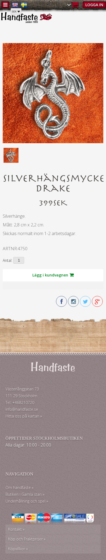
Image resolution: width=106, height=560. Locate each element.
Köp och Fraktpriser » (26, 539)
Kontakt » (16, 529)
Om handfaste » (19, 487)
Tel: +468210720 (19, 402)
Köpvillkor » (18, 548)
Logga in (94, 4)
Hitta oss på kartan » (23, 416)
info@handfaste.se (21, 409)
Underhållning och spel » (26, 501)
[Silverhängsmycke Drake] (53, 141)
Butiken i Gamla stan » (24, 494)
